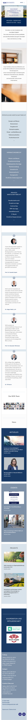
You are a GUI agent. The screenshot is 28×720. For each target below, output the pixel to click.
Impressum (5, 709)
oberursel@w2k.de (11, 690)
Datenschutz (12, 709)
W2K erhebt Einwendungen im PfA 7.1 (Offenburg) (14, 11)
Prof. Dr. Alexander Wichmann (12, 345)
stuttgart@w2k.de (11, 675)
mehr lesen (7, 453)
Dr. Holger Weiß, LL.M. (10, 309)
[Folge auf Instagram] (24, 714)
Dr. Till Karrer (8, 384)
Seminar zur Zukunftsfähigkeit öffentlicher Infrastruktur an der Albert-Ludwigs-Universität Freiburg (13, 450)
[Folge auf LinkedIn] (20, 714)
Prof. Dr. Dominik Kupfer (11, 272)
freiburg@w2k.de (11, 661)
